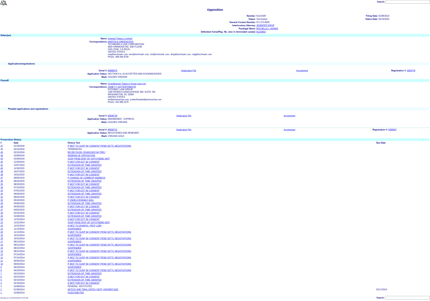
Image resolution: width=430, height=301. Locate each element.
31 (2, 197)
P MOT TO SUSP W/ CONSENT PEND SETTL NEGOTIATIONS (99, 146)
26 (2, 213)
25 (2, 216)
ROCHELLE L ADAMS (267, 28)
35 (2, 184)
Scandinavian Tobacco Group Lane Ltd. (127, 83)
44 (2, 155)
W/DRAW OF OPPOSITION (81, 155)
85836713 (112, 129)
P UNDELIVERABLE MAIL (81, 200)
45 (2, 152)
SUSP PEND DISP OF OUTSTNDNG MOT (89, 158)
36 (2, 181)
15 (2, 248)
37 (2, 178)
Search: (381, 2)
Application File (188, 70)
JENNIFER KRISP (265, 25)
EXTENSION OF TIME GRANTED (84, 165)
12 (2, 257)
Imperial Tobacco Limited (120, 38)
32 (2, 194)
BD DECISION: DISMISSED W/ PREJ (86, 152)
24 (2, 219)
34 (2, 187)
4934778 (411, 70)
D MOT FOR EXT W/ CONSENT (84, 219)
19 (2, 235)
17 (2, 241)
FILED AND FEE (76, 292)
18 (2, 238)
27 (2, 210)
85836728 (112, 115)
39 (2, 171)
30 (2, 200)
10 (2, 264)
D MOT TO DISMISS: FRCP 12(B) (84, 225)
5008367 (392, 129)
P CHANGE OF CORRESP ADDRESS (86, 178)
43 (2, 158)
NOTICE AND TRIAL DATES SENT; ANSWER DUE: (93, 289)
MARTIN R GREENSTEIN (120, 41)
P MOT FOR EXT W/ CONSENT (84, 162)
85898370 (112, 70)
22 (2, 225)
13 (2, 254)
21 (2, 229)
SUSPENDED (74, 229)
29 (2, 203)
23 (2, 222)
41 (2, 165)
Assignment (302, 70)
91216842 (261, 32)
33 (2, 190)
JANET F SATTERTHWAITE (122, 87)
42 (2, 162)
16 (2, 245)
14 (2, 251)
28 (2, 206)
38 (2, 174)
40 (2, 168)
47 (2, 146)
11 (2, 261)
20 (2, 232)
